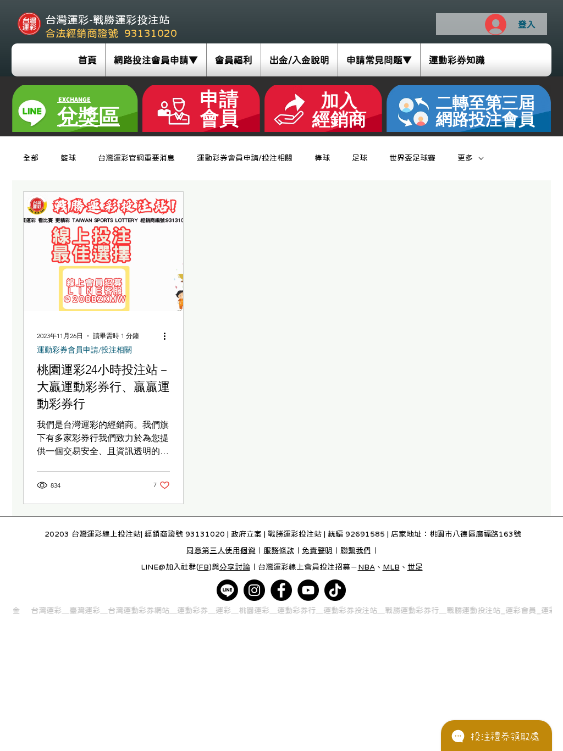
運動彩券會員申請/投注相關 (244, 158)
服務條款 (278, 550)
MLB (391, 567)
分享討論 (234, 567)
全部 (30, 158)
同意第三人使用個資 (221, 550)
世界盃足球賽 (412, 158)
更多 (465, 158)
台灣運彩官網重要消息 (136, 158)
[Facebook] (281, 590)
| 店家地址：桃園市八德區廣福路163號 (453, 534)
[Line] (227, 590)
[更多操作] (168, 336)
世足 (415, 567)
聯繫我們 (355, 550)
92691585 (365, 534)
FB (203, 567)
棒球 (322, 158)
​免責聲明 (317, 550)
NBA (366, 567)
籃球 (68, 158)
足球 (359, 158)
